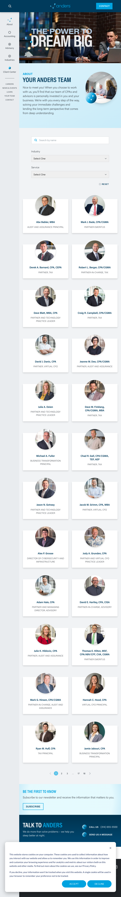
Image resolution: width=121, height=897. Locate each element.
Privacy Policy (89, 866)
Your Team (9, 96)
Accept (74, 883)
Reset (105, 184)
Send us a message (100, 834)
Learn (9, 92)
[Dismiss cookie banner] (110, 848)
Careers (10, 84)
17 (79, 773)
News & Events (9, 88)
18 (84, 773)
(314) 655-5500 (109, 827)
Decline (99, 883)
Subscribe (33, 806)
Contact (104, 6)
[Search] (10, 6)
